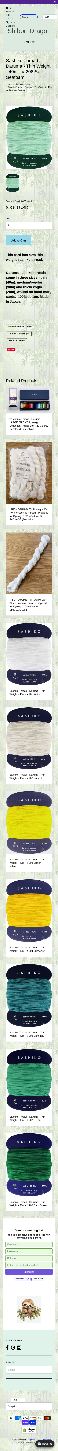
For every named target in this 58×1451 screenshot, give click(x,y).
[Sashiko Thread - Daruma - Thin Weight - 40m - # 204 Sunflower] (29, 910)
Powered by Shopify (34, 1442)
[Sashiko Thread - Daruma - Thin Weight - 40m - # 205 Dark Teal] (29, 995)
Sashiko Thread (22, 84)
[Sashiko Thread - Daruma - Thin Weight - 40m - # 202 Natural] (29, 738)
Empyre (21, 1442)
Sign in (9, 22)
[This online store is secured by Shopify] (29, 1430)
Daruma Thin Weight (19, 334)
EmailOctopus (38, 1279)
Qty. (8, 218)
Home (9, 84)
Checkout (10, 25)
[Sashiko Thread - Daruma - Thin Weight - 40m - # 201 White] (29, 654)
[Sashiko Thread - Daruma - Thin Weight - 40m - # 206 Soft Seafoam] (12, 183)
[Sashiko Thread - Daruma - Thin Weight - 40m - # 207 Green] (29, 1079)
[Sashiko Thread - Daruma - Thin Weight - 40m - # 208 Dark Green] (29, 1164)
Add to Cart (18, 240)
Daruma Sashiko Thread (19, 201)
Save (12, 349)
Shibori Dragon (29, 31)
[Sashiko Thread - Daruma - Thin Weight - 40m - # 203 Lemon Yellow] (29, 822)
